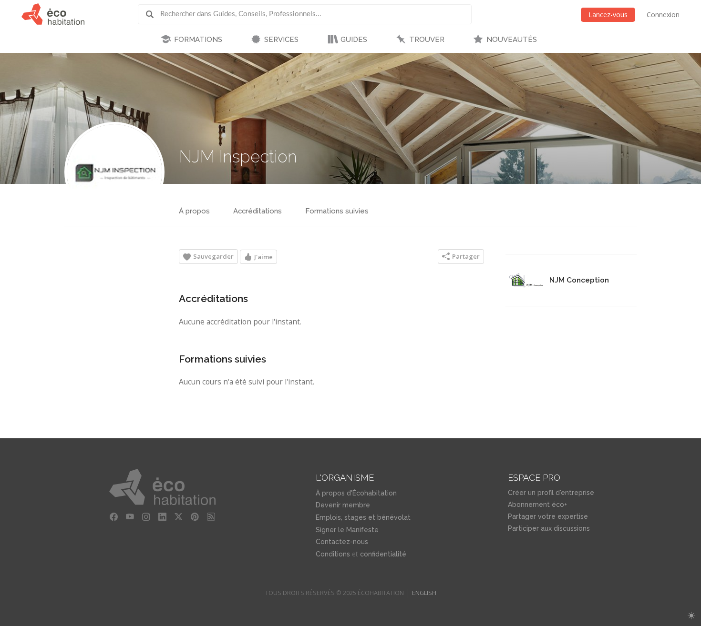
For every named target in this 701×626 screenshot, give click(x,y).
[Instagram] (146, 516)
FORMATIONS (198, 39)
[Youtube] (130, 516)
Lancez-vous (608, 14)
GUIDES (353, 39)
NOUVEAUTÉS (511, 39)
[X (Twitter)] (179, 516)
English (424, 593)
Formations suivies (337, 211)
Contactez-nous (342, 541)
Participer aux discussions (549, 528)
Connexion (663, 14)
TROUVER (426, 39)
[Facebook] (114, 516)
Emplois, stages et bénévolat (363, 517)
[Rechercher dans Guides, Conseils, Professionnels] (153, 14)
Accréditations (257, 211)
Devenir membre (343, 505)
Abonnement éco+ (537, 504)
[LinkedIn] (162, 516)
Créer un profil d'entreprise (551, 492)
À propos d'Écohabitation (356, 493)
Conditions (333, 554)
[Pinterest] (195, 516)
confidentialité (383, 554)
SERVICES (281, 39)
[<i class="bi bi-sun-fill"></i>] (691, 616)
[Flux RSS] (211, 516)
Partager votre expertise (548, 516)
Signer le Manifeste (347, 530)
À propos (194, 211)
